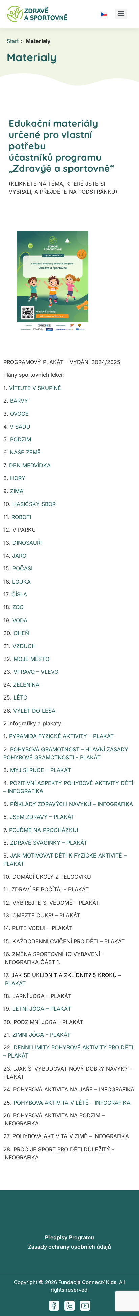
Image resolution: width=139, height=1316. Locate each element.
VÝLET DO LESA (34, 710)
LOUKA (21, 581)
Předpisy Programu (69, 1237)
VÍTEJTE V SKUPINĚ (35, 388)
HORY (17, 478)
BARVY (19, 400)
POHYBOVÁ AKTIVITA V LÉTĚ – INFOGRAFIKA (71, 1102)
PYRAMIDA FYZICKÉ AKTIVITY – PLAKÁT (61, 736)
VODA (19, 620)
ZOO (17, 607)
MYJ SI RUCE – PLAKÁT (40, 770)
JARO (19, 555)
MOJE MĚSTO (30, 658)
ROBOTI (21, 517)
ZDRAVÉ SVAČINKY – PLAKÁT (48, 842)
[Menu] (121, 14)
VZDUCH (24, 646)
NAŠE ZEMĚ (25, 452)
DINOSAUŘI (26, 542)
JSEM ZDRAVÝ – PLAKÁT (42, 816)
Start (13, 41)
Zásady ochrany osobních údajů (69, 1246)
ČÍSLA (19, 594)
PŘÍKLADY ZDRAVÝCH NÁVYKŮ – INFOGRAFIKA (71, 804)
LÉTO (20, 697)
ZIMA (16, 491)
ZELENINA (26, 684)
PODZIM (20, 439)
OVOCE (19, 413)
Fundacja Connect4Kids (87, 1282)
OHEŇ (21, 633)
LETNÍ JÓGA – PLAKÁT (41, 1008)
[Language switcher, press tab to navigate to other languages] (104, 13)
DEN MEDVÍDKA (30, 465)
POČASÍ (22, 568)
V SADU (20, 426)
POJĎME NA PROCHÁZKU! (43, 830)
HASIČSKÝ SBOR (34, 504)
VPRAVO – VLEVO (35, 671)
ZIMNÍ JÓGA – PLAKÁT (41, 1034)
